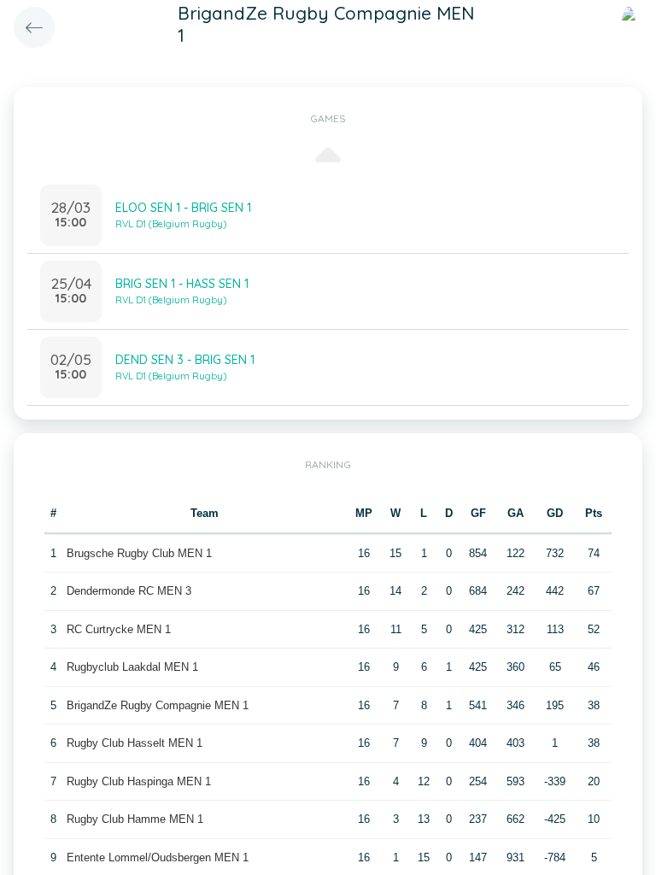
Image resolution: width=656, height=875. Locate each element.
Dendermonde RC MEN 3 (129, 590)
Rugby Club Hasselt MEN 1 (134, 743)
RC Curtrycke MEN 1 (119, 629)
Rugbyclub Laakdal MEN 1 (132, 667)
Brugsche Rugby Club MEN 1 (139, 553)
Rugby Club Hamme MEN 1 (135, 819)
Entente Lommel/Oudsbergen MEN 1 (158, 857)
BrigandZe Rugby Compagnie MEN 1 (158, 705)
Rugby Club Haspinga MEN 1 (139, 781)
